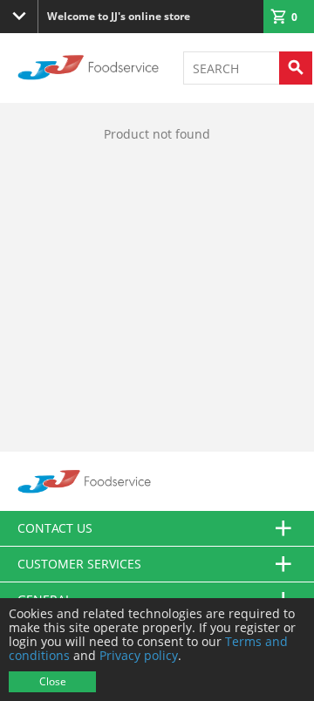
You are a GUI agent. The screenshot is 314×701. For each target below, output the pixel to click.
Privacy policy (138, 655)
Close (52, 681)
